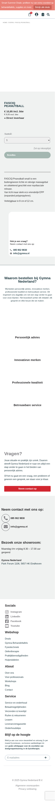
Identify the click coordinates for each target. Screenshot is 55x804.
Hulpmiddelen (12, 660)
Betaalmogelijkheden (15, 707)
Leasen (8, 719)
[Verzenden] (45, 757)
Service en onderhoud (16, 703)
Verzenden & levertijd (15, 711)
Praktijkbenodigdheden (16, 655)
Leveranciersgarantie (15, 724)
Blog (7, 685)
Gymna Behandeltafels (16, 643)
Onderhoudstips (13, 728)
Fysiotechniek (12, 647)
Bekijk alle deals (42, 7)
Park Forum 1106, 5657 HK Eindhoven (21, 563)
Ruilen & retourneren (15, 715)
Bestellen (11, 155)
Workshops (10, 681)
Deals (8, 638)
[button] (48, 14)
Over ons (9, 673)
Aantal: (8, 134)
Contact (9, 690)
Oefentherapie (12, 651)
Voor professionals (14, 677)
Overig (11, 22)
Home (5, 22)
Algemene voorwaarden (27, 785)
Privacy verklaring (27, 789)
